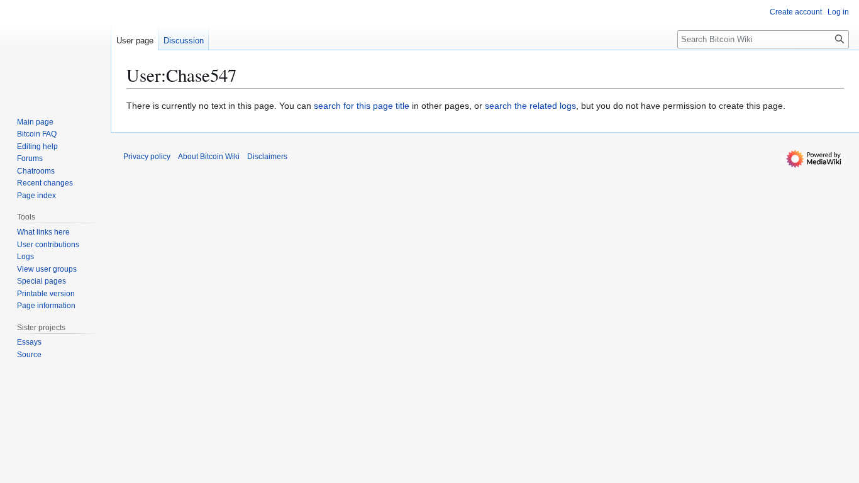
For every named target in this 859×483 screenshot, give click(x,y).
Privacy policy (146, 156)
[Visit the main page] (55, 50)
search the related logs (530, 106)
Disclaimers (267, 156)
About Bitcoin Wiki (209, 156)
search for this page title (361, 106)
